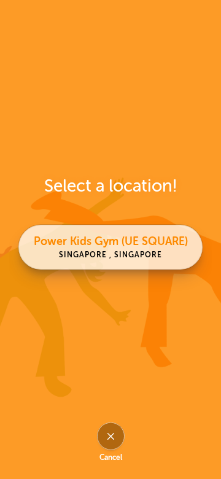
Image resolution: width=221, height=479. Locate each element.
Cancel (110, 457)
